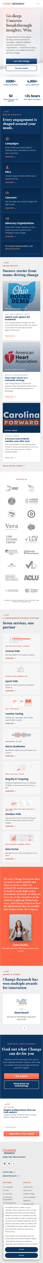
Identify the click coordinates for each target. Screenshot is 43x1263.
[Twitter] (14, 1163)
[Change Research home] (14, 4)
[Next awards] (24, 1028)
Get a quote (22, 1076)
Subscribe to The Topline (21, 1133)
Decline (21, 1255)
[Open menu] (38, 4)
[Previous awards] (18, 1028)
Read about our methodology (21, 1084)
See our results (21, 68)
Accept (21, 1249)
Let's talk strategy (21, 61)
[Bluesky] (9, 1163)
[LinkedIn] (4, 1163)
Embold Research (12, 249)
